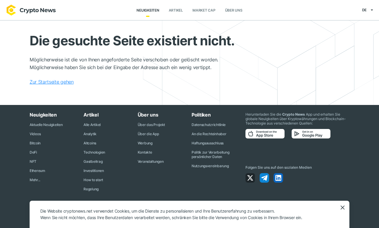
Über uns (234, 10)
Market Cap (204, 10)
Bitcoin (35, 143)
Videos (35, 134)
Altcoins (89, 143)
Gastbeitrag (92, 161)
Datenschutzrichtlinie (209, 124)
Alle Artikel (92, 124)
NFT (33, 161)
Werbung (145, 143)
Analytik (90, 134)
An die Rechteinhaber (209, 134)
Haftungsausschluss (208, 143)
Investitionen (93, 170)
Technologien (94, 152)
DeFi (33, 152)
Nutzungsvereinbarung (210, 166)
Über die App (148, 134)
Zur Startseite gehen (52, 82)
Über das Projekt (151, 124)
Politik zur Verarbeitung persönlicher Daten (210, 154)
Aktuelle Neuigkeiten (46, 124)
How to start (93, 180)
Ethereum (37, 170)
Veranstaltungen (151, 161)
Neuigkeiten (147, 10)
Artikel (176, 10)
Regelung (91, 189)
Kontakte (145, 152)
